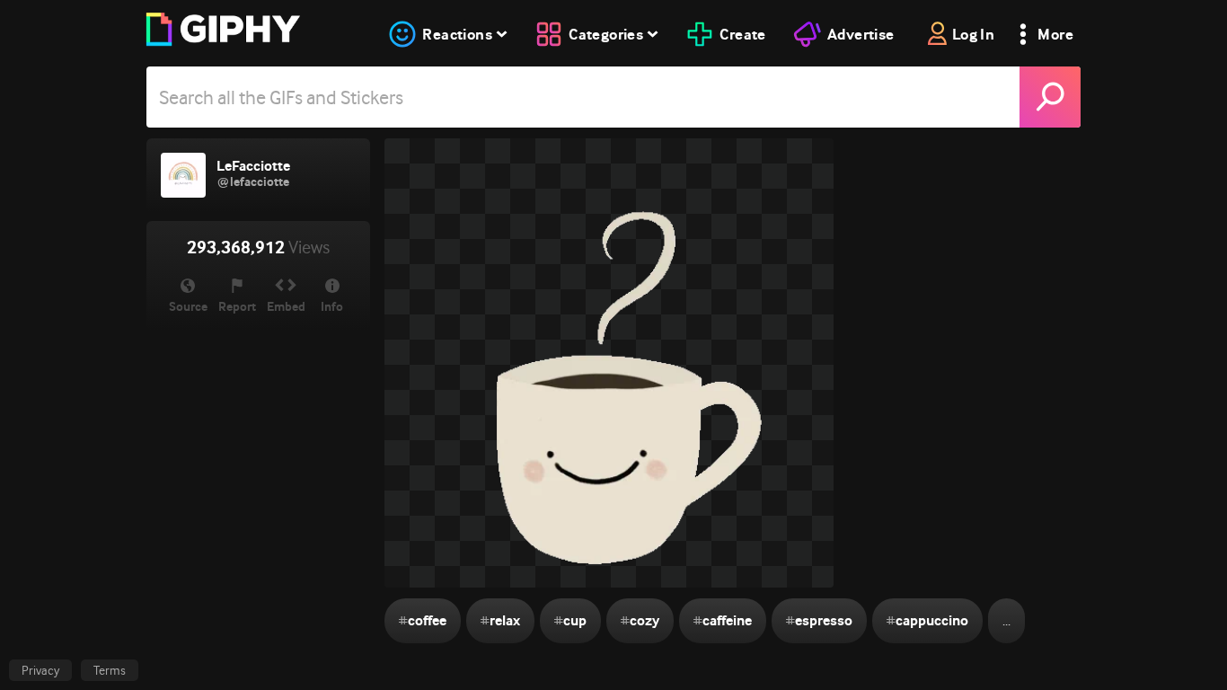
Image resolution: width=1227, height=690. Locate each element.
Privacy (40, 670)
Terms (109, 670)
